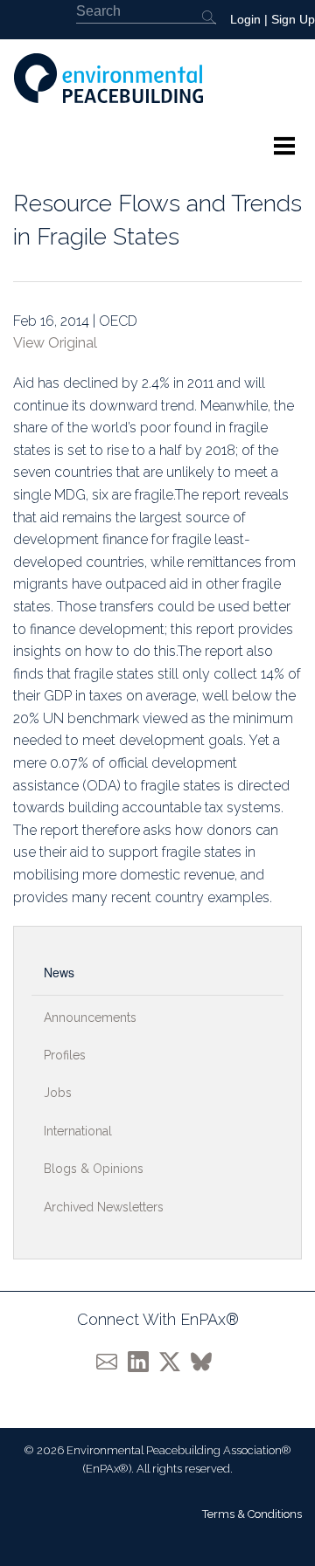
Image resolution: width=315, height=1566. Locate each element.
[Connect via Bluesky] (205, 1361)
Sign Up (293, 19)
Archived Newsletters (104, 1207)
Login (245, 19)
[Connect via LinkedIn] (143, 1361)
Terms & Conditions (252, 1514)
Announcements (90, 1017)
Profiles (65, 1055)
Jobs (58, 1093)
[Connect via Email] (112, 1361)
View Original (55, 343)
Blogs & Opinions (94, 1169)
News (59, 972)
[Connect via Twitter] (175, 1361)
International (78, 1131)
